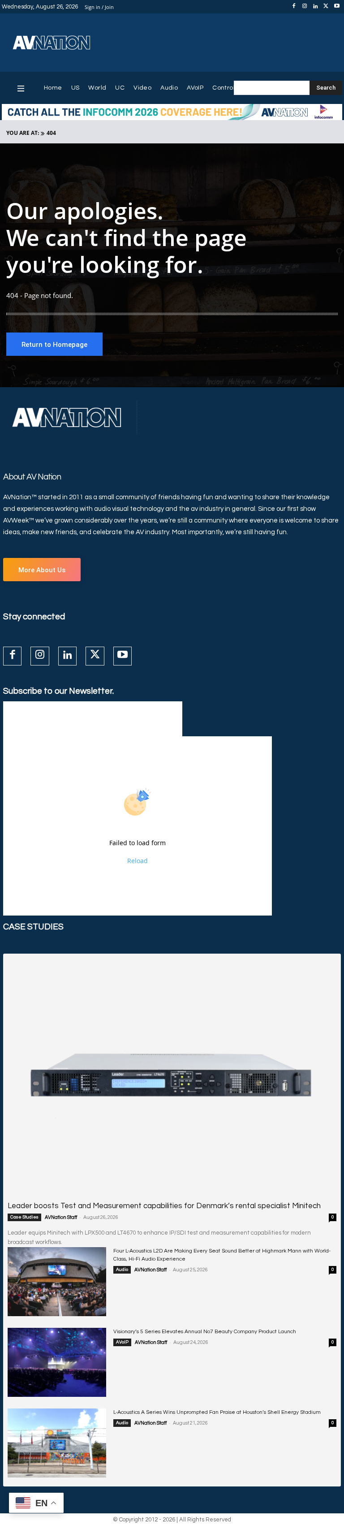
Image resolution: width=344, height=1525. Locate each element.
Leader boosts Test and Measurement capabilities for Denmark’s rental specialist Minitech (164, 1206)
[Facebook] (293, 6)
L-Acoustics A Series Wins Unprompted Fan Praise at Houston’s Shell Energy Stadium (217, 1412)
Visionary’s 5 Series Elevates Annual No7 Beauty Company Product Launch (204, 1332)
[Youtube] (336, 6)
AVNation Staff (61, 1217)
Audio (122, 1269)
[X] (326, 6)
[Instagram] (304, 6)
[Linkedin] (315, 6)
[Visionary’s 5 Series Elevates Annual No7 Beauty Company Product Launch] (57, 1362)
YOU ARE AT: (22, 133)
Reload (137, 860)
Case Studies (24, 1217)
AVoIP (122, 1342)
